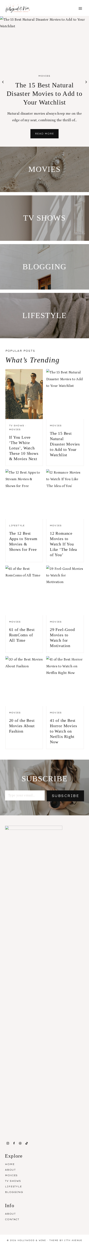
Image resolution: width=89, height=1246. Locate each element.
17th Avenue (73, 1240)
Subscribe (65, 796)
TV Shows (16, 425)
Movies (44, 76)
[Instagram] (7, 1143)
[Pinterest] (20, 1143)
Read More (47, 135)
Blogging (14, 1192)
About (10, 1169)
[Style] (44, 169)
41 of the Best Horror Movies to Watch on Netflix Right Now (63, 731)
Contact (12, 1219)
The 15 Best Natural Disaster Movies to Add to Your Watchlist (44, 93)
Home (10, 1164)
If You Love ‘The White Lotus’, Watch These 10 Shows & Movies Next (23, 448)
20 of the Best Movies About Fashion (22, 725)
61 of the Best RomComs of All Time (22, 635)
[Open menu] (80, 8)
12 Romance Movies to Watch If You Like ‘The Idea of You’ (63, 544)
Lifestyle (17, 525)
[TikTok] (26, 1143)
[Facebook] (14, 1143)
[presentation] (44, 41)
